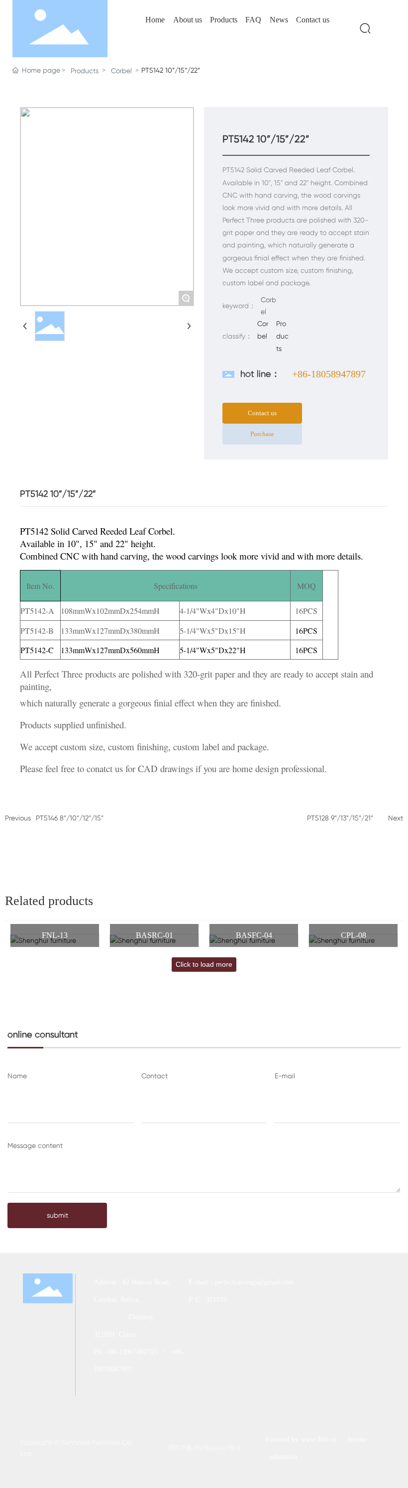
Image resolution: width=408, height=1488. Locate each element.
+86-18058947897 (329, 373)
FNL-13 (55, 935)
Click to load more (204, 964)
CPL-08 (353, 935)
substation (283, 1457)
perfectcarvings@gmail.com (255, 1282)
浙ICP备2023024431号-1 (204, 1448)
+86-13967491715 (131, 1352)
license (357, 1439)
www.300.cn (318, 1439)
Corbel (121, 71)
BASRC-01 (154, 935)
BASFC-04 (254, 935)
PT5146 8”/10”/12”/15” (69, 818)
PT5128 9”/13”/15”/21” (340, 818)
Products (85, 71)
